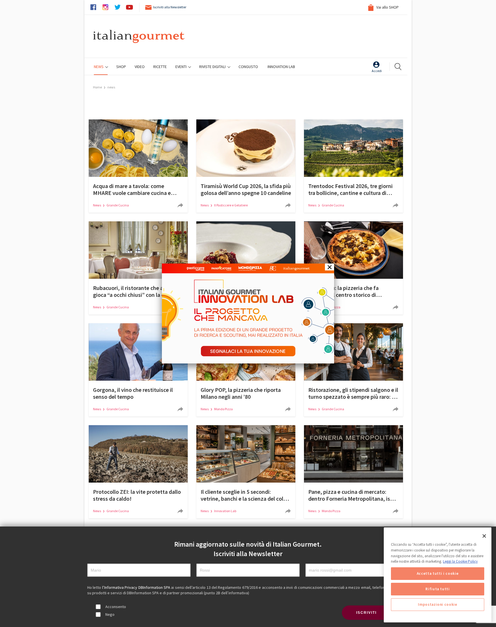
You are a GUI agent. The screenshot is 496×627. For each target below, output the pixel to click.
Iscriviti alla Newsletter (169, 7)
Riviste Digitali (212, 66)
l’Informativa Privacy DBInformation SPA (136, 587)
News (99, 66)
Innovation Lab (281, 66)
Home (97, 87)
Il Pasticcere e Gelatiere (231, 205)
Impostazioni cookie (437, 604)
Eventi (181, 66)
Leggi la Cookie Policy (460, 561)
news (111, 87)
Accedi (377, 71)
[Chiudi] (484, 536)
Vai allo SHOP (387, 7)
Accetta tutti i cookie (437, 573)
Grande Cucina (117, 205)
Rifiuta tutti (437, 589)
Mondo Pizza (223, 409)
